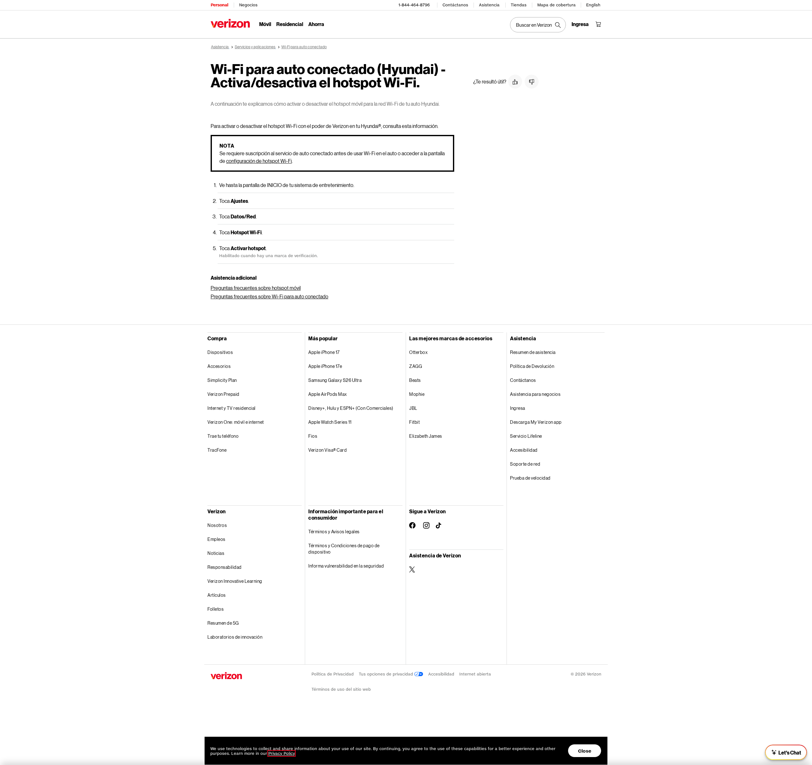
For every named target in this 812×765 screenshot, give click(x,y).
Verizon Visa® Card (327, 450)
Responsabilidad (224, 567)
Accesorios (219, 366)
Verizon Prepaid (223, 394)
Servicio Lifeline (526, 436)
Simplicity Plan (222, 380)
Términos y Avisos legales (334, 531)
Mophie (416, 394)
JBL (413, 408)
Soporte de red (525, 464)
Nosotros (217, 525)
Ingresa (517, 408)
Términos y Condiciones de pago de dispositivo (344, 549)
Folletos (215, 609)
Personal (219, 5)
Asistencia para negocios (535, 394)
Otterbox (418, 352)
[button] (515, 82)
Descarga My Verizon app (536, 422)
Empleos (216, 539)
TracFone (216, 450)
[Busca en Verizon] (538, 24)
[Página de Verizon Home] (230, 23)
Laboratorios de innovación (234, 637)
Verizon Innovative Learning (234, 581)
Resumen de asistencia (533, 352)
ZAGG (415, 366)
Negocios (248, 5)
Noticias (215, 553)
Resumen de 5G (223, 623)
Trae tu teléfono (223, 436)
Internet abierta (475, 674)
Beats (415, 380)
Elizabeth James (425, 436)
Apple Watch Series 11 (330, 422)
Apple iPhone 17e (325, 366)
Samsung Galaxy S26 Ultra (335, 380)
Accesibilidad (524, 450)
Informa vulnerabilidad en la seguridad (346, 566)
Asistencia (489, 5)
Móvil (265, 24)
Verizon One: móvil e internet (235, 422)
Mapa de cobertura (556, 5)
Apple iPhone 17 (324, 352)
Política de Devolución (532, 366)
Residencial (289, 24)
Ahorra (316, 24)
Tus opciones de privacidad (386, 674)
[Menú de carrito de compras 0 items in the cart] (598, 24)
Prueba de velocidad (530, 478)
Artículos (216, 595)
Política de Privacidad (332, 674)
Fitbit (414, 422)
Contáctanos (455, 5)
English (593, 5)
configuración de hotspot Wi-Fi (259, 161)
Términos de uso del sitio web (341, 689)
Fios (312, 436)
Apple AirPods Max (327, 394)
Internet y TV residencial (231, 408)
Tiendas (519, 5)
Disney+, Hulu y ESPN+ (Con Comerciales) (350, 408)
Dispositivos (220, 352)
